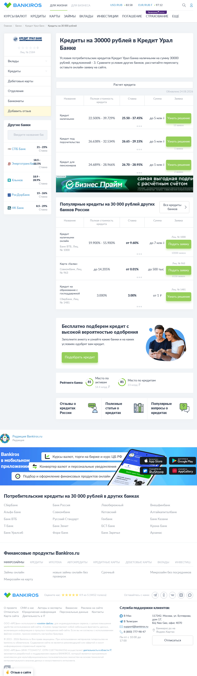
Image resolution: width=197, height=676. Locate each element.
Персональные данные (74, 612)
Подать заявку (179, 244)
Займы (70, 16)
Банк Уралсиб (13, 532)
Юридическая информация (39, 612)
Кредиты (38, 16)
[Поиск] (184, 5)
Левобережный (112, 505)
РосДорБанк (21, 194)
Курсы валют (15, 16)
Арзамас (156, 532)
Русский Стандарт (66, 519)
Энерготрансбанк (22, 163)
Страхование (157, 16)
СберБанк (66, 299)
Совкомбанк (67, 269)
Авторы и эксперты (50, 608)
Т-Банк (8, 526)
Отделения (15, 91)
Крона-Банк (158, 526)
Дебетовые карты (20, 81)
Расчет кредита (124, 84)
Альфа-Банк (12, 512)
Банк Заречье (110, 532)
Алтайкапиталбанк (163, 512)
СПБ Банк (19, 149)
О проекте (10, 608)
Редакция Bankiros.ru (27, 436)
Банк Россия (61, 505)
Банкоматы (16, 101)
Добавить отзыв (19, 111)
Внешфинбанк (160, 505)
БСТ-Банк (108, 526)
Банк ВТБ (66, 246)
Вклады (86, 16)
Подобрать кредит (80, 357)
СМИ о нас (27, 608)
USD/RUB (116, 5)
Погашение (132, 16)
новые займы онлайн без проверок (70, 574)
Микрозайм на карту (18, 579)
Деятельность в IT (34, 616)
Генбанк (106, 519)
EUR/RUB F (145, 5)
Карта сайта (11, 616)
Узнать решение (178, 118)
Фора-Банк (60, 532)
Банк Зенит (60, 526)
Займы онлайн (14, 572)
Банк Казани (159, 519)
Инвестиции (107, 16)
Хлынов (17, 180)
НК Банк (18, 207)
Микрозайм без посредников (170, 572)
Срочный (107, 572)
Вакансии (71, 608)
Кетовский (108, 512)
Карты (54, 16)
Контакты (98, 612)
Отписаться (11, 612)
